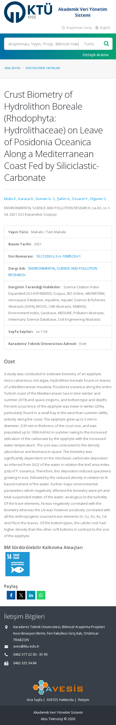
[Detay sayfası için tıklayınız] (17, 563)
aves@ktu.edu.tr (26, 646)
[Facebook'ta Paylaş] (11, 595)
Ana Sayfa (12, 68)
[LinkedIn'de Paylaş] (31, 595)
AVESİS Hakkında (60, 699)
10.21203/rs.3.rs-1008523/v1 (58, 256)
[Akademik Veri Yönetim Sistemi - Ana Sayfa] (28, 12)
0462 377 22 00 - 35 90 (30, 654)
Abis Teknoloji (52, 719)
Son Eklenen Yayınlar (42, 68)
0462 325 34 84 (24, 663)
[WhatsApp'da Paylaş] (41, 595)
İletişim (83, 699)
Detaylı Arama (95, 54)
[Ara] (106, 44)
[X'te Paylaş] (21, 595)
